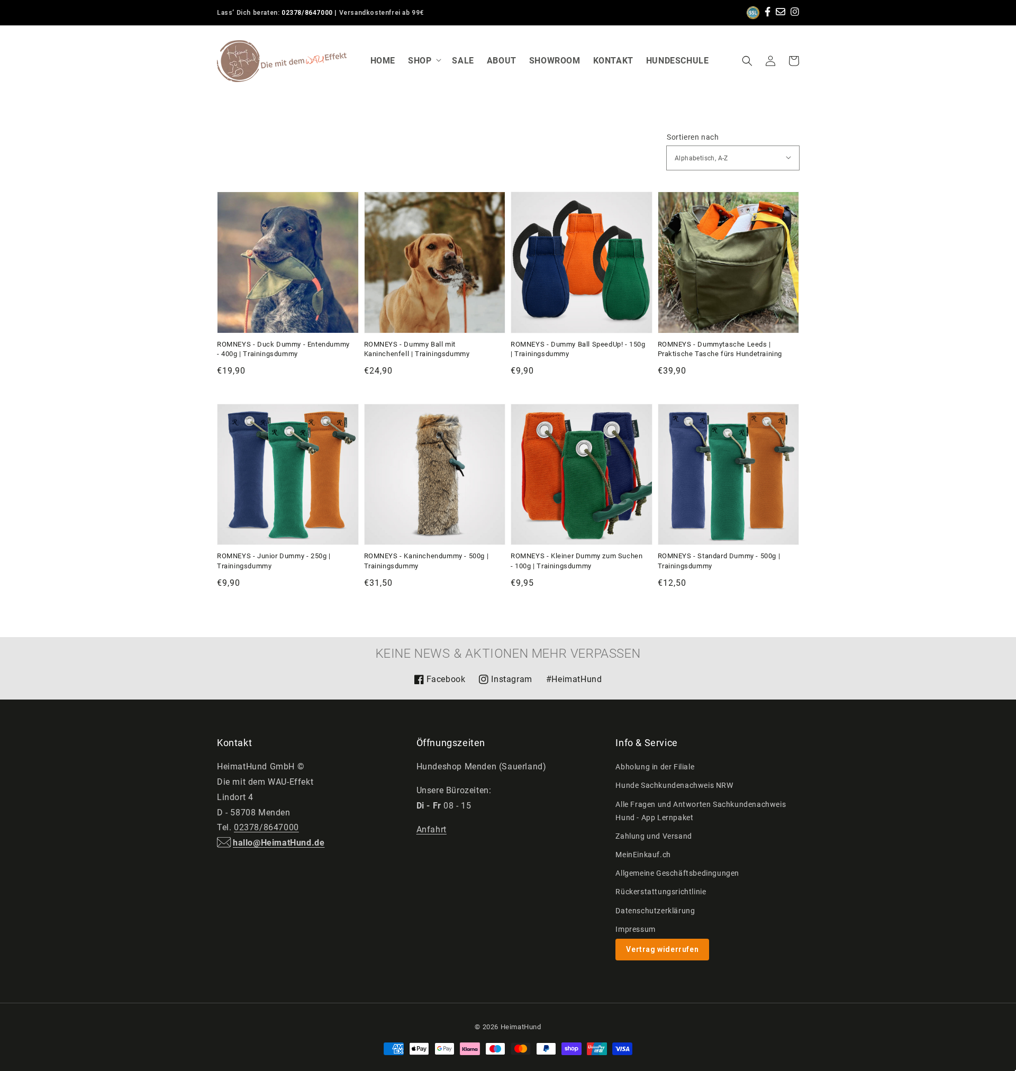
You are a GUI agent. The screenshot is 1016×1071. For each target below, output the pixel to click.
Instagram (505, 683)
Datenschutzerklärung (655, 910)
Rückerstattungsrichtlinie (660, 891)
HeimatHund (521, 1027)
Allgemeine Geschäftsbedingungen (677, 873)
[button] (747, 60)
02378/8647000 (307, 12)
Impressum (635, 929)
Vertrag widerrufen (662, 949)
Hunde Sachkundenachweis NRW (674, 785)
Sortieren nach (693, 137)
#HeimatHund (574, 679)
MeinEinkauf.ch (642, 854)
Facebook (440, 683)
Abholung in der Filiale (654, 767)
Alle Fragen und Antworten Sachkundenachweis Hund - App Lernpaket (700, 811)
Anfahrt (431, 829)
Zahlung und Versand (653, 836)
